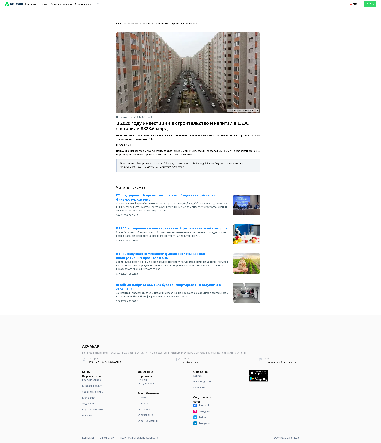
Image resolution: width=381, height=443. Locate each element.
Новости (133, 23)
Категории (31, 4)
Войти (370, 4)
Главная (121, 23)
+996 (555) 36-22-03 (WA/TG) (105, 362)
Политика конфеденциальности (139, 437)
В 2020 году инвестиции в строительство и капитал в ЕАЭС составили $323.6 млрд (188, 23)
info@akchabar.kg (192, 362)
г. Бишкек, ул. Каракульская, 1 (281, 362)
